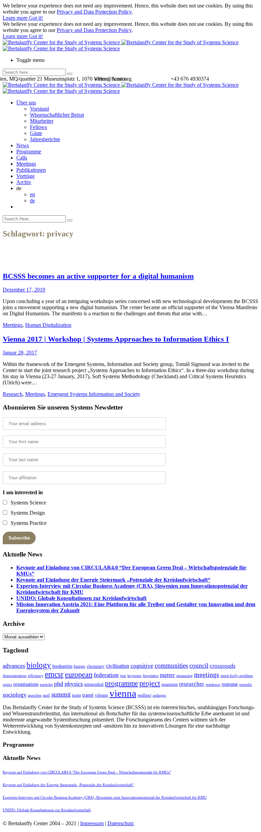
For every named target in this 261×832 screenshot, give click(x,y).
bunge (79, 666)
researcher (191, 684)
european (78, 674)
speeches (34, 695)
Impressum (92, 823)
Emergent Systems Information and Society (94, 394)
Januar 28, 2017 (20, 352)
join (123, 676)
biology (39, 665)
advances (14, 665)
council (198, 665)
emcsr (54, 674)
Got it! (36, 18)
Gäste (36, 133)
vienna (122, 693)
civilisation (117, 666)
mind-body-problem (237, 676)
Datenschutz (120, 823)
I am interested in (23, 492)
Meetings (26, 164)
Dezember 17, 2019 (24, 290)
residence (213, 684)
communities (171, 665)
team (76, 695)
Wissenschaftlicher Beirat (57, 115)
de (32, 200)
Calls (21, 158)
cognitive (141, 665)
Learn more (16, 18)
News (22, 145)
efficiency (36, 676)
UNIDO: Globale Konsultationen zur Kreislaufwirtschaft (81, 598)
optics (7, 684)
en (32, 194)
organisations (25, 684)
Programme (28, 151)
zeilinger (159, 695)
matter (167, 675)
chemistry (96, 666)
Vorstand (39, 109)
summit (61, 694)
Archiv (23, 182)
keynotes (134, 676)
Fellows (38, 127)
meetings (206, 674)
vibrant (101, 695)
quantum (169, 684)
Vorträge (25, 176)
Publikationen (31, 170)
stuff (46, 695)
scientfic (245, 684)
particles (46, 684)
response (230, 684)
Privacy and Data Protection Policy (94, 12)
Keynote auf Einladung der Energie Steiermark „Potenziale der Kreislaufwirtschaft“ (113, 580)
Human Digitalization (48, 325)
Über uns (26, 102)
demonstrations (15, 676)
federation (106, 674)
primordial (94, 684)
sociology (15, 694)
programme (121, 683)
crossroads (223, 666)
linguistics (150, 676)
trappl (87, 695)
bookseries (62, 666)
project (149, 683)
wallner (144, 695)
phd (58, 683)
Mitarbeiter (41, 121)
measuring (184, 676)
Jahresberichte (45, 139)
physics (74, 683)
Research (12, 394)
